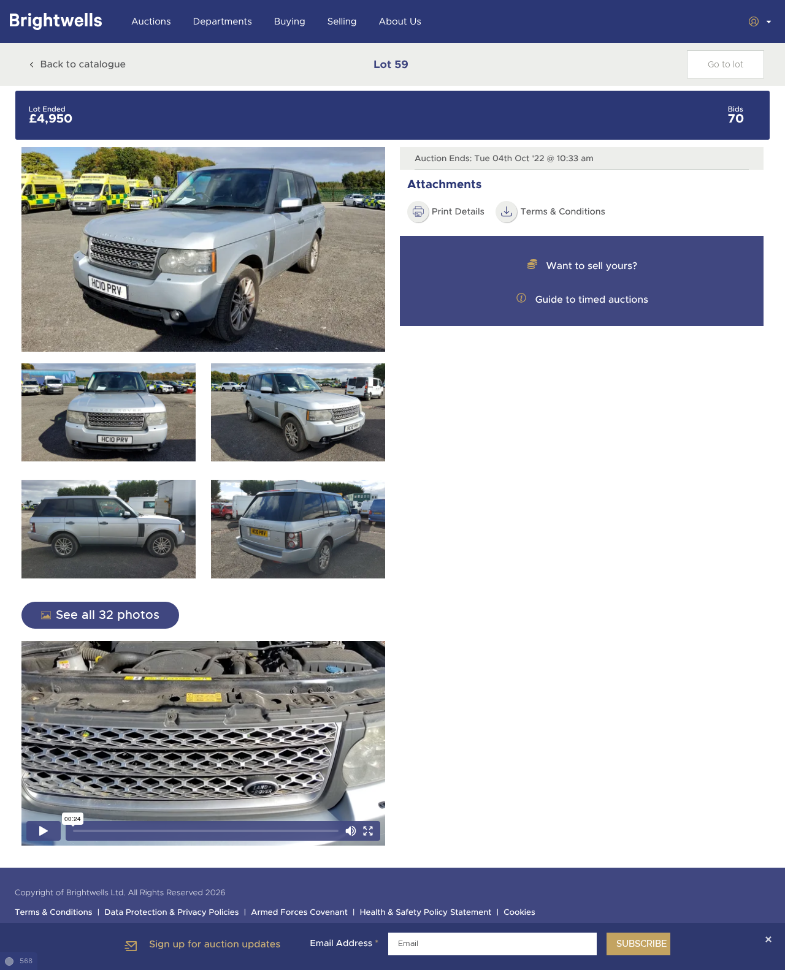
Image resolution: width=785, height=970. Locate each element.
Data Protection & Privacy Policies (171, 912)
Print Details (458, 212)
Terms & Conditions (562, 212)
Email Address (344, 943)
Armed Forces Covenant (299, 912)
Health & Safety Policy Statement (426, 912)
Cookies (519, 912)
